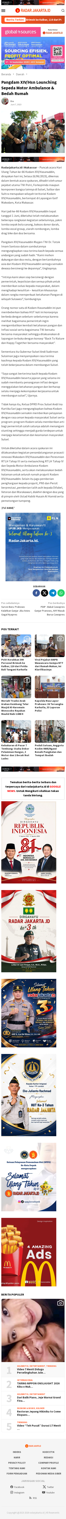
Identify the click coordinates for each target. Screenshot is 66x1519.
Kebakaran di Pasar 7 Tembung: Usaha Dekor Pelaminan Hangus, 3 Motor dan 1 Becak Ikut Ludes (15, 752)
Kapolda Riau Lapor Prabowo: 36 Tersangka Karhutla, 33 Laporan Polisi (49, 705)
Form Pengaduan (17, 1473)
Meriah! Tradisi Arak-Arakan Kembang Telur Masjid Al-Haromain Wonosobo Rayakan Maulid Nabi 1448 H (15, 707)
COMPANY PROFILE (48, 1462)
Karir (17, 1457)
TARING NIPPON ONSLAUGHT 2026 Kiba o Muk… (38, 1385)
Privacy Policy (16, 1462)
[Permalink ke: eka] (6, 102)
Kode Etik (48, 1452)
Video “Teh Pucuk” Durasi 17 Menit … (39, 1427)
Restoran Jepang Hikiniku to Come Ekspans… (39, 1413)
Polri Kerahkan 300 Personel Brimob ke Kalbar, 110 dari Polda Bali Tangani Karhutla (14, 664)
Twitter (50, 1487)
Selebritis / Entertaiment (31, 1366)
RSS (35, 1498)
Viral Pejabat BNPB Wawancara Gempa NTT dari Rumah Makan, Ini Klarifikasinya (49, 664)
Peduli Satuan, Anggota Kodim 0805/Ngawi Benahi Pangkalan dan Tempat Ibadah (49, 750)
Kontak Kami (48, 1468)
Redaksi (48, 1457)
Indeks (17, 1452)
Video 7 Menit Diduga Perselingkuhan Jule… (31, 1371)
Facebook (19, 1487)
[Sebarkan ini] (36, 593)
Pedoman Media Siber (48, 1473)
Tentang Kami (17, 1468)
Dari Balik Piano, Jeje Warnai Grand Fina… (39, 1399)
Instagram (19, 1492)
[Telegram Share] (52, 593)
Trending (51, 1366)
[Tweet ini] (44, 593)
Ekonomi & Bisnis (26, 1408)
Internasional (25, 1380)
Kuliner (40, 1408)
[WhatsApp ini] (61, 593)
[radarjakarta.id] (33, 10)
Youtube (50, 1492)
